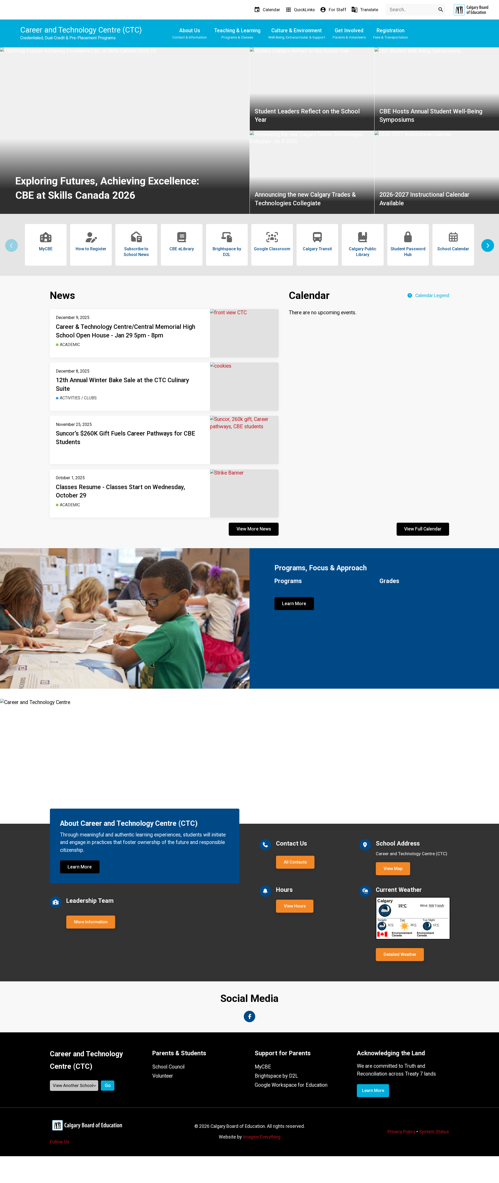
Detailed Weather (400, 954)
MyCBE (263, 1067)
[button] (487, 245)
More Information (91, 921)
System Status (434, 1131)
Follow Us (59, 1141)
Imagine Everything (261, 1137)
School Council (168, 1067)
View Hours (295, 906)
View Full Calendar (423, 529)
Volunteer (162, 1076)
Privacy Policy (401, 1131)
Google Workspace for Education (291, 1085)
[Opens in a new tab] (471, 10)
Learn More (294, 603)
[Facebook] (249, 1016)
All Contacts (295, 862)
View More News (254, 529)
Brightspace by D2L (276, 1076)
